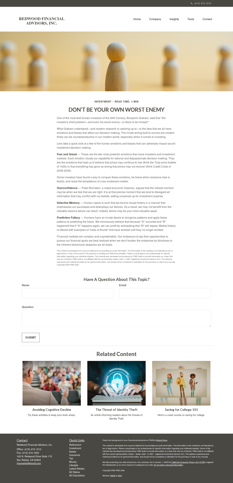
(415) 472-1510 (202, 3)
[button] (155, 19)
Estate (72, 451)
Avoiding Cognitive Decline (51, 409)
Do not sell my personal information (168, 464)
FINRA (112, 475)
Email (122, 285)
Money (73, 461)
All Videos (74, 472)
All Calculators (77, 475)
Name (25, 285)
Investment (75, 448)
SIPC (120, 475)
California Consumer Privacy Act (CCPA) (188, 462)
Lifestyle (73, 465)
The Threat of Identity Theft (116, 409)
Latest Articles (76, 468)
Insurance (74, 455)
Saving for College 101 (181, 409)
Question (28, 307)
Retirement (75, 444)
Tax (71, 458)
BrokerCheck (161, 440)
